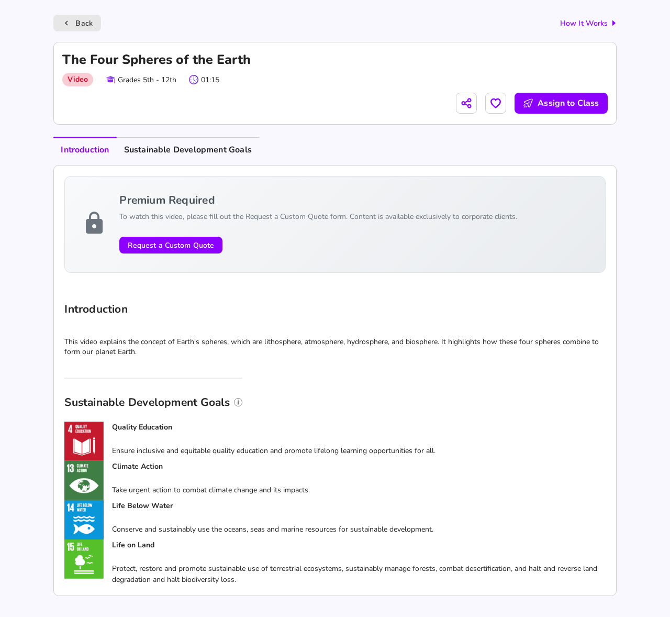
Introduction (85, 150)
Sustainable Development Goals (188, 150)
